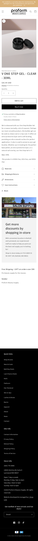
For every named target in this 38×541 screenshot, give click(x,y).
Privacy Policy (9, 439)
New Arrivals (8, 364)
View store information (12, 120)
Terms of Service (9, 453)
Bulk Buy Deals (9, 369)
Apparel (7, 407)
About (6, 411)
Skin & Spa (7, 393)
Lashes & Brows (9, 397)
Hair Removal (8, 388)
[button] (2, 11)
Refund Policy (9, 444)
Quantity (4, 89)
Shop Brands (8, 360)
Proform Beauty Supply (16, 535)
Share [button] (6, 191)
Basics (6, 402)
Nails (5, 378)
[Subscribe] (31, 514)
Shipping (4, 85)
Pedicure (7, 383)
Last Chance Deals (10, 374)
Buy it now (19, 107)
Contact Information (11, 434)
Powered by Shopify (26, 535)
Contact (6, 421)
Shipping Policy (9, 449)
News (6, 416)
